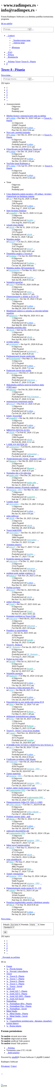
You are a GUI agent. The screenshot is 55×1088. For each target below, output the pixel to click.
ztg (10, 199)
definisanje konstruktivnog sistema (20, 716)
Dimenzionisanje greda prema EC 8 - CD (23, 888)
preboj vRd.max (13, 602)
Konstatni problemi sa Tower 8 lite (21, 616)
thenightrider (14, 270)
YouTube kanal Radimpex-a (18, 163)
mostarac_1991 (15, 490)
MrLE (11, 905)
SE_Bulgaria (14, 647)
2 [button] (6, 90)
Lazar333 (31, 497)
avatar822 (13, 213)
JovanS (12, 661)
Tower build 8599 (13, 530)
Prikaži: (6, 924)
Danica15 (13, 676)
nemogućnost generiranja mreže (19, 401)
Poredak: (25, 924)
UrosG (12, 604)
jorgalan (30, 740)
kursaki (30, 640)
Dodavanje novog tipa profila (18, 370)
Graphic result (12, 502)
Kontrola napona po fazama (18, 559)
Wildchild (13, 762)
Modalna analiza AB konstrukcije (20, 268)
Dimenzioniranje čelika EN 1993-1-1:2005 (24, 802)
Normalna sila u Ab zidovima (18, 473)
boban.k (12, 575)
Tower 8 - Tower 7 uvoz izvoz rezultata (23, 731)
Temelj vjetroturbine (14, 874)
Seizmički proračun (14, 673)
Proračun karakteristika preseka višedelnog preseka (27, 902)
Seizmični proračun (14, 282)
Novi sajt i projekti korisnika (18, 132)
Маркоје (12, 461)
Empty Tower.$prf (14, 416)
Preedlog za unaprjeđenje (17, 630)
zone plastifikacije (13, 859)
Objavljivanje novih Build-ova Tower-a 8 (23, 149)
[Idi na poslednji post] (34, 128)
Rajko (11, 719)
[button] (7, 99)
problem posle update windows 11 (20, 573)
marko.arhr (13, 475)
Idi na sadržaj (6, 23)
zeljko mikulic (15, 804)
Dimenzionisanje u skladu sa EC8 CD (22, 296)
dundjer (30, 220)
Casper (12, 733)
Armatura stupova (13, 544)
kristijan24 (13, 299)
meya (11, 747)
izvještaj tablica (12, 342)
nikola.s (12, 819)
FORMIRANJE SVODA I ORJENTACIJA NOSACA (29, 745)
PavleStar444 (14, 358)
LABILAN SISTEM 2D (16, 444)
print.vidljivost (12, 516)
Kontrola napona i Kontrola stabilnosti (22, 487)
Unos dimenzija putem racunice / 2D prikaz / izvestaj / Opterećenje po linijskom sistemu (29, 195)
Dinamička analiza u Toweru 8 (19, 253)
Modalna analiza (13, 239)
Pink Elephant (33, 397)
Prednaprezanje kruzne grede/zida (20, 356)
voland (12, 890)
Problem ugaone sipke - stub (18, 816)
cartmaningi (14, 447)
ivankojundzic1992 (17, 790)
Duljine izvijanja (13, 587)
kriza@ (12, 242)
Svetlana (12, 256)
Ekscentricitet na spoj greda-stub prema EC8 (25, 702)
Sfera (11, 704)
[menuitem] (21, 40)
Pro (10, 633)
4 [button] (6, 95)
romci (11, 284)
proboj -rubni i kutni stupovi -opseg (21, 788)
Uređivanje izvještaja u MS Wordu (21, 759)
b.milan (12, 118)
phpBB (15, 1057)
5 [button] (6, 97)
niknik (11, 227)
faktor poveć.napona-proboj (18, 845)
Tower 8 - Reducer (14, 645)
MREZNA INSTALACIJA (18, 430)
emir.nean (13, 373)
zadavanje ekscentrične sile (17, 831)
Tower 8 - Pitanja (13, 69)
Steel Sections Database (16, 211)
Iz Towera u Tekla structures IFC (20, 688)
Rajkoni (30, 711)
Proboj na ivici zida (14, 659)
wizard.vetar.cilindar (14, 225)
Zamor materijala (13, 773)
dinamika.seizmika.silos (16, 327)
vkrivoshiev (14, 504)
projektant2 (14, 344)
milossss (12, 389)
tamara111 (13, 315)
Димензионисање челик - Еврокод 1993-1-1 (26, 459)
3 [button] (6, 92)
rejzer (11, 690)
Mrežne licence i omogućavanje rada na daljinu (26, 116)
